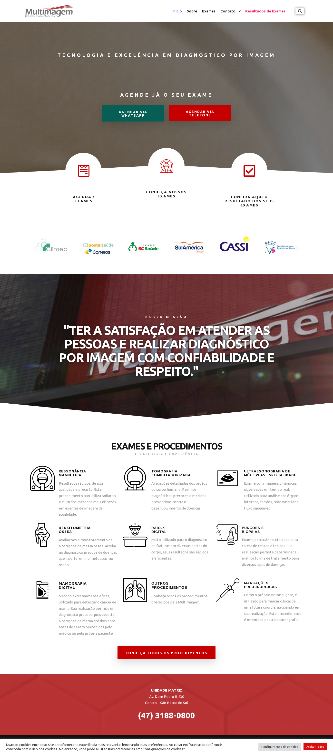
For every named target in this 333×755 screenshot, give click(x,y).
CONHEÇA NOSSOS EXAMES (166, 194)
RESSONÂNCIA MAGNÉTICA (72, 473)
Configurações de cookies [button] (279, 746)
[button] (133, 113)
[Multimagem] (49, 11)
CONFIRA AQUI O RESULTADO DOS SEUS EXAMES (249, 201)
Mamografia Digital (73, 585)
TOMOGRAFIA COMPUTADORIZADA (171, 473)
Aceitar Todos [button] (315, 746)
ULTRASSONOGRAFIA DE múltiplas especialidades (271, 473)
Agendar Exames (83, 199)
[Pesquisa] (299, 11)
